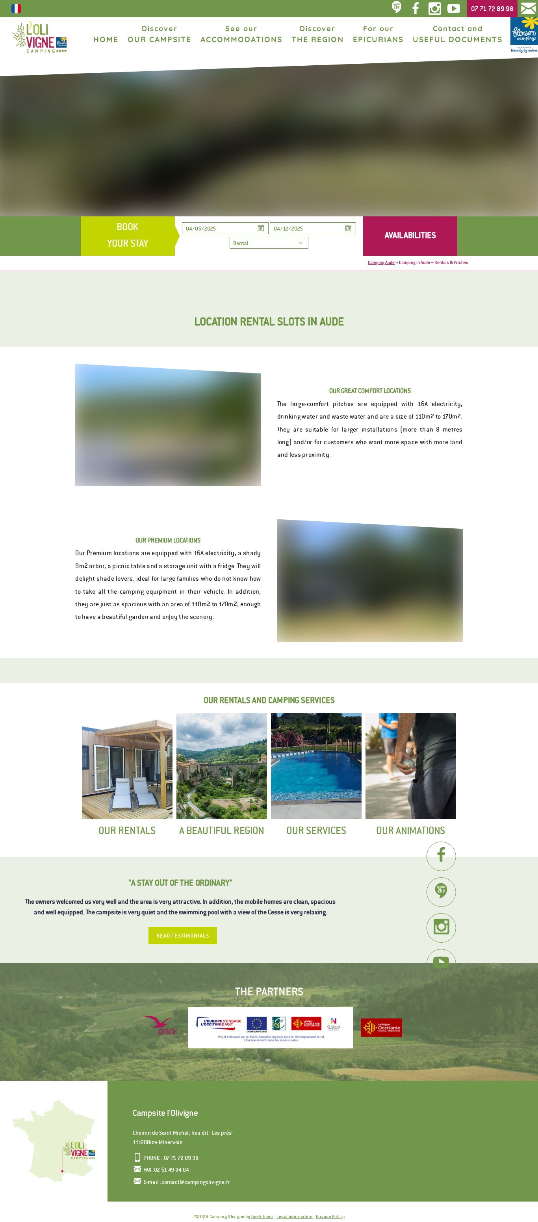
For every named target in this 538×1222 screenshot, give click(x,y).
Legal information (294, 1216)
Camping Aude (381, 262)
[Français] (16, 12)
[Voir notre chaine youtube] (455, 8)
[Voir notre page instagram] (434, 8)
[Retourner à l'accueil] (39, 37)
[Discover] (381, 1027)
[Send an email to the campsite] (528, 8)
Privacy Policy (330, 1216)
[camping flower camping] (524, 35)
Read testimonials (182, 935)
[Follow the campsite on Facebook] (441, 856)
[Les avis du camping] (397, 8)
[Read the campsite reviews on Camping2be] (441, 892)
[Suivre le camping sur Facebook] (416, 8)
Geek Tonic (262, 1216)
